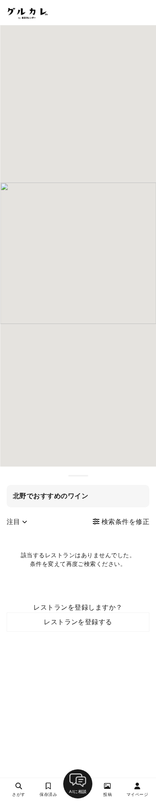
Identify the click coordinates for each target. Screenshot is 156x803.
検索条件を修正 (124, 521)
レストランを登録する (78, 621)
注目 (14, 521)
